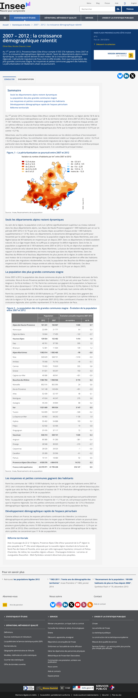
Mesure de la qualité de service (104, 642)
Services (89, 18)
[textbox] (97, 9)
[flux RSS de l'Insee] (90, 604)
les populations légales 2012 (27, 579)
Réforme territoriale (19, 108)
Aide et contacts (54, 671)
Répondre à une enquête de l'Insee (62, 642)
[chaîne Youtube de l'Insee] (78, 604)
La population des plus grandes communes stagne (33, 98)
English (134, 3)
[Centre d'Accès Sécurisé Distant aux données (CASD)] (65, 690)
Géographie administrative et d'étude (19, 650)
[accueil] (5, 18)
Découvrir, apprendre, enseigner (61, 637)
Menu (89, 3)
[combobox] (109, 9)
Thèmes (130, 9)
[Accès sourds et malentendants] (124, 4)
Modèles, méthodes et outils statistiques (20, 655)
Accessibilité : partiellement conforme (55, 695)
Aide (116, 3)
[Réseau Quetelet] (47, 690)
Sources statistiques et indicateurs (17, 637)
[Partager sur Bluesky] (120, 76)
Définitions (8, 632)
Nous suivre (52, 666)
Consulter (9, 79)
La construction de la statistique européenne (110, 637)
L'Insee (95, 623)
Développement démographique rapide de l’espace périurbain (39, 105)
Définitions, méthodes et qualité (60, 18)
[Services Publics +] (105, 690)
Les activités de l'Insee (101, 628)
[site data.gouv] (83, 690)
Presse (107, 3)
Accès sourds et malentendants (86, 695)
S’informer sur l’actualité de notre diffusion (65, 646)
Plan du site (116, 695)
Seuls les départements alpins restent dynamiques (33, 95)
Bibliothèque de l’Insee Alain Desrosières (64, 655)
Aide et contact (100, 604)
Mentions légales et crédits (26, 695)
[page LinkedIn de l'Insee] (65, 604)
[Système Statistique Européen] (29, 690)
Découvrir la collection (105, 44)
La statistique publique (101, 632)
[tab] (9, 79)
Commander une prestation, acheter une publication (64, 661)
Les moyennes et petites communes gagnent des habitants (37, 101)
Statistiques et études (24, 18)
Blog (98, 3)
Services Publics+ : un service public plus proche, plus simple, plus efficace (111, 647)
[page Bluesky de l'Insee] (52, 605)
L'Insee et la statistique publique (118, 18)
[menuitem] (5, 18)
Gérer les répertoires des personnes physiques (66, 651)
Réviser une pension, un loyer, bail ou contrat (66, 623)
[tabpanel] (52, 181)
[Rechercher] (118, 9)
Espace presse (53, 676)
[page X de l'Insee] (71, 604)
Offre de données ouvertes (15, 664)
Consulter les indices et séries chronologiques (66, 628)
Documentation (26, 79)
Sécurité (105, 695)
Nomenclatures (10, 646)
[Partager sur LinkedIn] (126, 76)
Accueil (6, 25)
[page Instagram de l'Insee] (59, 605)
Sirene (50, 632)
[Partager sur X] (132, 76)
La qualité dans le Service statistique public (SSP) (23, 641)
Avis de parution (16, 605)
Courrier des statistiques (14, 660)
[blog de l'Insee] (84, 605)
